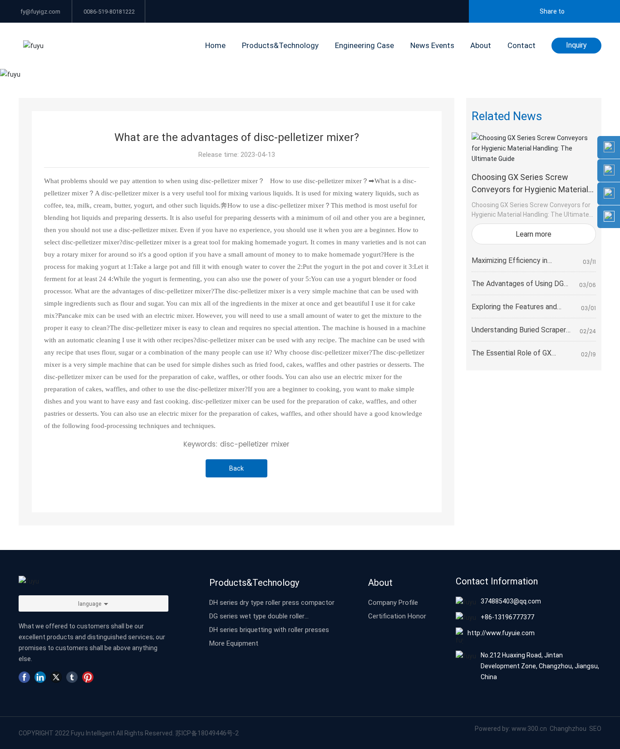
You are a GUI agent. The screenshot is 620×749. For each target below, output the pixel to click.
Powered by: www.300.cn (511, 728)
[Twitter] (56, 677)
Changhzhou (569, 728)
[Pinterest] (87, 677)
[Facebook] (24, 677)
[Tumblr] (72, 677)
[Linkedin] (40, 677)
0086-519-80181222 (108, 11)
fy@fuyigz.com (39, 11)
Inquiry (576, 44)
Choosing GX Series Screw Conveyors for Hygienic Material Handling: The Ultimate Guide (530, 189)
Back (236, 468)
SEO (595, 728)
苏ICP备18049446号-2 (207, 733)
